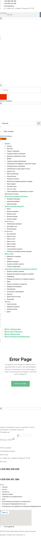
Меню (4, 139)
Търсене (3, 13)
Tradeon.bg (29, 535)
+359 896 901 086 (9, 479)
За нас (4, 489)
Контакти (5, 492)
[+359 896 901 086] (0, 474)
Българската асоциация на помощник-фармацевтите (21, 506)
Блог (4, 499)
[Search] (3, 97)
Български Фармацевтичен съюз (14, 504)
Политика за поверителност (12, 497)
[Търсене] (40, 14)
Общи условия (7, 494)
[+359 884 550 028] (0, 464)
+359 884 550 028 (9, 469)
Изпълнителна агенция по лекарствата (16, 501)
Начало (5, 487)
